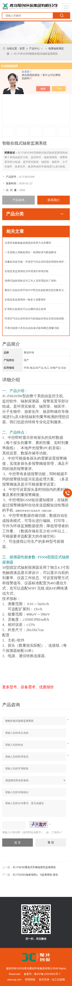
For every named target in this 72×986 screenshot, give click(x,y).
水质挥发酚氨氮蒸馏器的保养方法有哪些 (28, 242)
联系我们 (53, 200)
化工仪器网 (58, 979)
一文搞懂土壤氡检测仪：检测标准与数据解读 (30, 252)
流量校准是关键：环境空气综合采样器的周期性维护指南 (36, 261)
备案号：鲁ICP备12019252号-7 (42, 973)
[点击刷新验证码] (38, 824)
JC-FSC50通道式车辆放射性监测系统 (34, 867)
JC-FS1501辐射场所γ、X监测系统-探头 (35, 874)
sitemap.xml (14, 979)
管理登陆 (30, 979)
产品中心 (34, 48)
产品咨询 (18, 200)
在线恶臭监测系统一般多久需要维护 (25, 299)
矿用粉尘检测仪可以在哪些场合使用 (25, 309)
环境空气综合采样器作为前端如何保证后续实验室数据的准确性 (36, 318)
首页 (22, 48)
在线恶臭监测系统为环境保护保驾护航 (27, 271)
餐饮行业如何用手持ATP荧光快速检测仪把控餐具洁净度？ (36, 290)
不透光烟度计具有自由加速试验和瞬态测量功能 (32, 328)
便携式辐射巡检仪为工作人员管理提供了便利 (30, 280)
